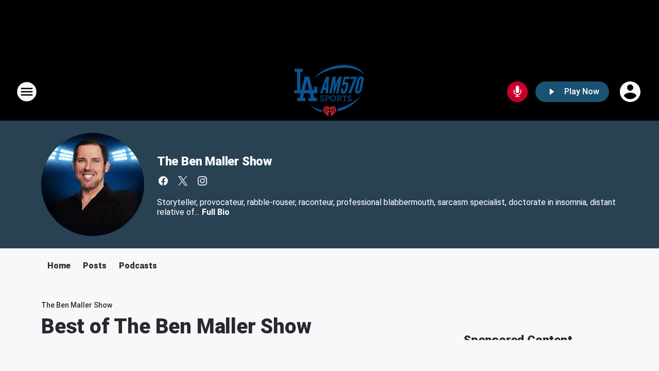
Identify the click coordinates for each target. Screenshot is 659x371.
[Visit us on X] (183, 181)
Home (59, 266)
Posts (95, 266)
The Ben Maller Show (214, 161)
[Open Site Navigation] (26, 91)
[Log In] (631, 91)
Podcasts (138, 266)
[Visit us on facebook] (163, 181)
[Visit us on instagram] (202, 181)
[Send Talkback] (517, 91)
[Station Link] (329, 92)
